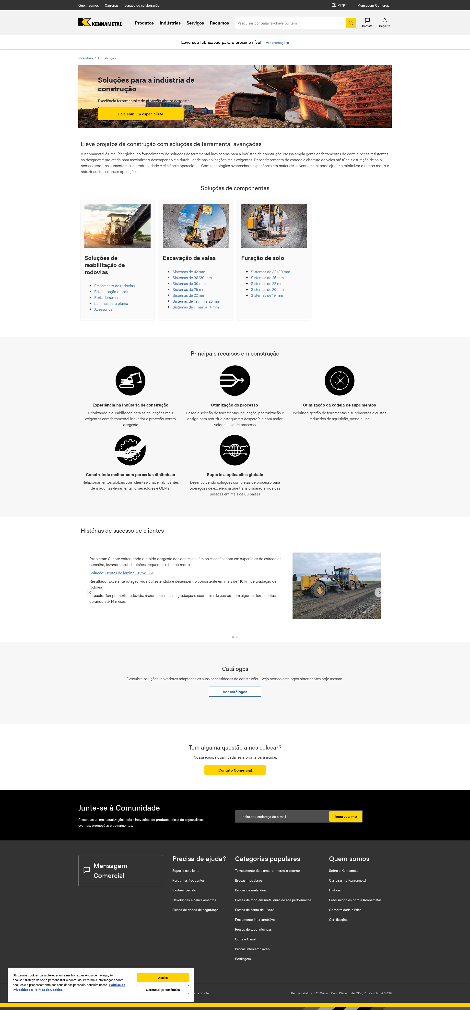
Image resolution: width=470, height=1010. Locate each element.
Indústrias (170, 23)
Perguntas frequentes (188, 880)
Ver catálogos (235, 691)
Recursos (219, 23)
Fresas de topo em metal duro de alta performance (273, 899)
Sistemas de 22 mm (189, 295)
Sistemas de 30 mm (189, 283)
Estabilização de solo (111, 291)
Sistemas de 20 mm (267, 289)
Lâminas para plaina (111, 303)
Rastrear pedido (184, 889)
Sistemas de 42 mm (189, 271)
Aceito (163, 977)
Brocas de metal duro (251, 889)
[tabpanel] (235, 590)
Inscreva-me (346, 816)
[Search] (351, 23)
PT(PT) (343, 5)
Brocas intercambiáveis (252, 948)
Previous (90, 592)
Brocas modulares (248, 880)
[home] (100, 24)
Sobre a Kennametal (344, 870)
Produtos (144, 23)
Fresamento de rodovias (114, 285)
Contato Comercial (235, 770)
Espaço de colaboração (141, 5)
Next (379, 592)
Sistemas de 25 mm (189, 289)
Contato (367, 26)
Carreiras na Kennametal (347, 880)
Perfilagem (243, 958)
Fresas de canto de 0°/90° (254, 909)
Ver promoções (277, 42)
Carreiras (111, 5)
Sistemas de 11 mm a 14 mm (196, 307)
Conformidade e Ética (345, 909)
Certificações (338, 919)
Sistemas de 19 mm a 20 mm (196, 301)
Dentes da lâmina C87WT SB (129, 573)
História (335, 889)
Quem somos (88, 5)
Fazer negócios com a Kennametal (355, 899)
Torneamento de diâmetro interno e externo (267, 870)
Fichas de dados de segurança (195, 909)
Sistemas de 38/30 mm (192, 277)
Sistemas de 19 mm (267, 295)
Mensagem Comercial (373, 5)
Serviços (195, 23)
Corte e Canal (245, 938)
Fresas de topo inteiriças (253, 929)
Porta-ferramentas (109, 297)
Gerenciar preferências (163, 989)
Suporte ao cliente (185, 870)
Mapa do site (200, 993)
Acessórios (103, 309)
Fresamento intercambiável (255, 919)
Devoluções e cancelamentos (194, 899)
